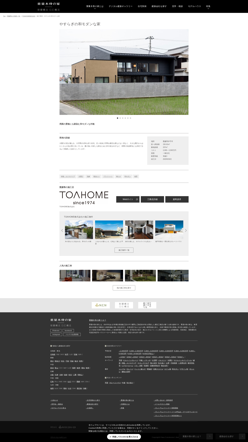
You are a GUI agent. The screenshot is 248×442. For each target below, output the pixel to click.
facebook (68, 331)
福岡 (52, 388)
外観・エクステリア (68, 176)
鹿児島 (79, 388)
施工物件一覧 (124, 250)
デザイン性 (184, 369)
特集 (208, 6)
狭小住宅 (153, 363)
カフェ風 (167, 369)
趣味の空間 (126, 372)
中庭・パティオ (145, 360)
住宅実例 (142, 6)
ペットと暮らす (140, 369)
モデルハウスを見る (58, 408)
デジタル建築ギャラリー (121, 6)
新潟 (52, 368)
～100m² (122, 357)
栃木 (76, 361)
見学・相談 (177, 6)
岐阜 (78, 368)
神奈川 (57, 361)
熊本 (65, 388)
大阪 (52, 375)
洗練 (88, 176)
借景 (135, 176)
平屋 (75, 275)
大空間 (154, 360)
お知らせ (54, 400)
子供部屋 (174, 363)
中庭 (140, 275)
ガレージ (130, 369)
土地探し (90, 408)
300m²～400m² (158, 357)
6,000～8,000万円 (134, 354)
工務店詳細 (152, 199)
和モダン (128, 176)
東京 (52, 361)
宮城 (75, 354)
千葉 (67, 361)
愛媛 (78, 381)
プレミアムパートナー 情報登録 (166, 408)
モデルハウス (194, 6)
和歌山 (80, 375)
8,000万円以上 (148, 354)
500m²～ (181, 357)
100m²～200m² (132, 357)
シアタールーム (127, 366)
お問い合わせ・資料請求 (164, 400)
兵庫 (56, 375)
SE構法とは (125, 404)
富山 (56, 368)
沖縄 (84, 388)
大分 (69, 388)
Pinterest (55, 331)
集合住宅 (164, 366)
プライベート (108, 176)
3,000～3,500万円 (166, 351)
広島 (52, 381)
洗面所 (146, 366)
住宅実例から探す (93, 400)
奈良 (70, 375)
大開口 (81, 176)
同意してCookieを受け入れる (125, 437)
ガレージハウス (107, 275)
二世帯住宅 (182, 363)
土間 (167, 363)
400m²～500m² (170, 357)
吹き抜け (173, 275)
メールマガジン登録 (162, 404)
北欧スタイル (158, 369)
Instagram (56, 334)
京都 (61, 375)
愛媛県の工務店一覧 (13, 16)
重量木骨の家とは (95, 6)
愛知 (83, 368)
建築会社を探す (159, 6)
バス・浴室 (138, 366)
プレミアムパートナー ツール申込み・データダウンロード (176, 412)
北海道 (52, 354)
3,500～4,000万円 (181, 351)
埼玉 (62, 361)
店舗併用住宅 (155, 366)
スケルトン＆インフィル (183, 360)
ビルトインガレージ (130, 360)
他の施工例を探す (124, 288)
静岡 (87, 368)
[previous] (91, 72)
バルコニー (162, 360)
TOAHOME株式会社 (28, 16)
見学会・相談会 (57, 404)
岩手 (66, 354)
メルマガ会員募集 (72, 334)
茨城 (71, 361)
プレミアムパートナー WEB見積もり (168, 416)
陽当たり (97, 176)
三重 (74, 375)
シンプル (122, 369)
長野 (74, 368)
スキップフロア (143, 363)
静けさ (118, 176)
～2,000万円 (123, 351)
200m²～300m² (145, 357)
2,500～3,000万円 (151, 351)
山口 (69, 381)
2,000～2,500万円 (136, 351)
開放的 (149, 369)
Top (4, 16)
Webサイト (128, 199)
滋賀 (65, 375)
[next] (156, 72)
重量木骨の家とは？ (97, 320)
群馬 (81, 361)
